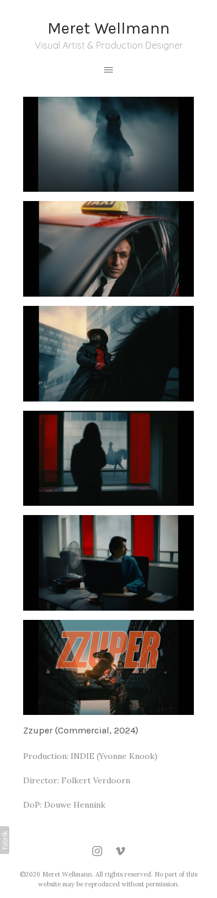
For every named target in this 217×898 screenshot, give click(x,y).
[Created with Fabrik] (4, 840)
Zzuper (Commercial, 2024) (80, 730)
